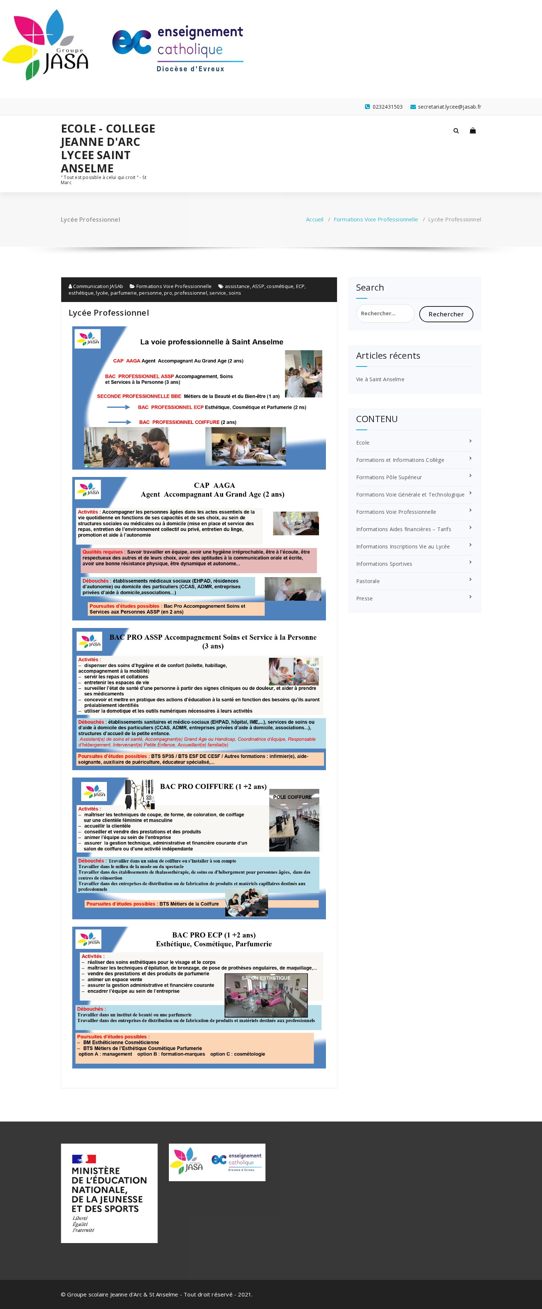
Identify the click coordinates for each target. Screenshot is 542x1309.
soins (235, 292)
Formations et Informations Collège (400, 459)
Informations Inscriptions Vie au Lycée (403, 546)
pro (168, 292)
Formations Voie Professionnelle (376, 219)
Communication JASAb (97, 286)
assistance (237, 286)
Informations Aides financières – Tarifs (403, 529)
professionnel (190, 292)
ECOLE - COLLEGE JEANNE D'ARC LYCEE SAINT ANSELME (108, 148)
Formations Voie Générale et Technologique (410, 494)
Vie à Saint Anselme (380, 379)
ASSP (258, 286)
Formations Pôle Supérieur (389, 477)
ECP (300, 286)
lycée (102, 292)
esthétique (81, 292)
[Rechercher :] (385, 313)
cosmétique (280, 286)
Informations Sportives (384, 563)
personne (150, 292)
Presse (364, 598)
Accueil (314, 219)
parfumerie (124, 292)
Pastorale (368, 581)
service (217, 292)
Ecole (362, 442)
